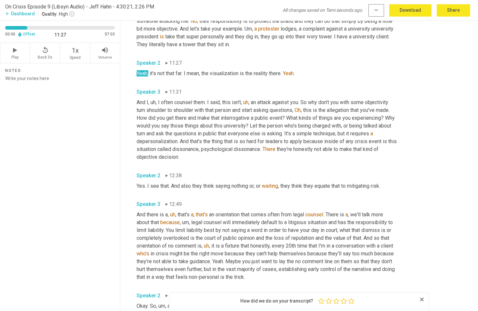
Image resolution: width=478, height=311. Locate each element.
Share (453, 10)
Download (410, 10)
